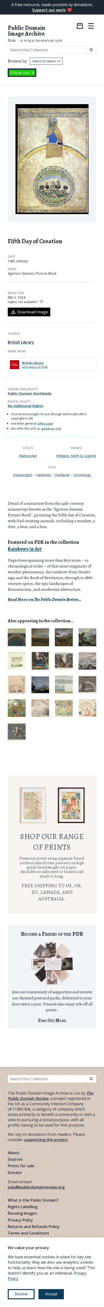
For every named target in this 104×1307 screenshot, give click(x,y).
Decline (21, 1294)
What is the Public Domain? (33, 1200)
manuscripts (23, 475)
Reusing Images (22, 1213)
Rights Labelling (22, 1206)
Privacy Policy (20, 1220)
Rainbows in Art (25, 548)
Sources (15, 1159)
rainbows (44, 475)
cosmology (82, 475)
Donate (15, 1172)
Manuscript (28, 455)
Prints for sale (21, 1165)
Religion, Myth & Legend (76, 455)
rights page (45, 423)
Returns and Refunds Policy (33, 1226)
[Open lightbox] (52, 159)
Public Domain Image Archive (26, 31)
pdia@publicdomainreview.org (36, 1187)
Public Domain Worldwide (30, 393)
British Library (21, 342)
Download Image (32, 312)
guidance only (51, 428)
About (14, 1152)
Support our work (49, 10)
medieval (62, 475)
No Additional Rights (25, 406)
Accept (51, 1294)
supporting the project (46, 1139)
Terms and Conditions (28, 1233)
